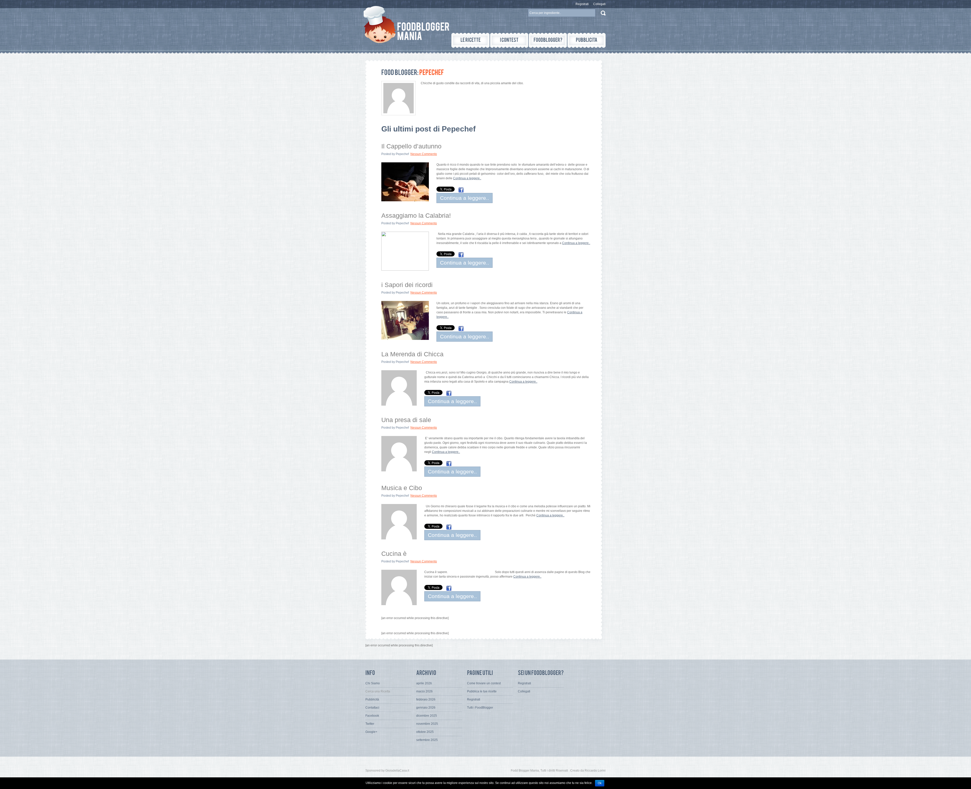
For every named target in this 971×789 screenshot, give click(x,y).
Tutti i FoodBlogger (480, 707)
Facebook (372, 715)
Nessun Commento (423, 154)
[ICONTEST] (509, 40)
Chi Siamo (372, 683)
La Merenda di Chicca (412, 354)
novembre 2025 (427, 724)
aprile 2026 (424, 683)
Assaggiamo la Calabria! (416, 215)
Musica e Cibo (401, 487)
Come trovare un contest (484, 683)
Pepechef (402, 154)
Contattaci (372, 707)
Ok (600, 783)
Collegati (599, 4)
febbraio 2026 (425, 699)
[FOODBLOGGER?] (548, 40)
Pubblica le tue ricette (482, 691)
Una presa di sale (406, 419)
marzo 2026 (424, 691)
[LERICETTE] (470, 40)
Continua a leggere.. (467, 178)
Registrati (582, 4)
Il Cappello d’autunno (411, 146)
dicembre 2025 (426, 715)
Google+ (371, 732)
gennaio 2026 (425, 707)
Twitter (369, 724)
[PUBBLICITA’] (586, 40)
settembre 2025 (427, 740)
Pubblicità (372, 699)
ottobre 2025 (425, 732)
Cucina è (394, 553)
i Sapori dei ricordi (407, 284)
